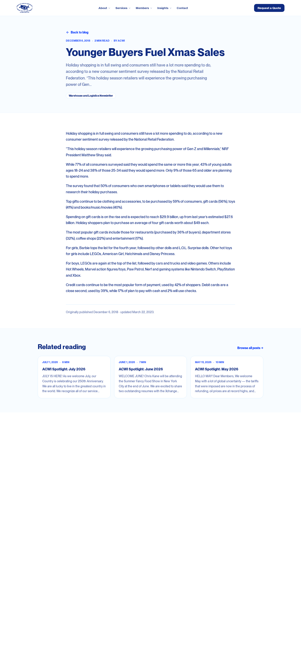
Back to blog (79, 32)
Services (121, 8)
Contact (182, 8)
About (102, 8)
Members (142, 8)
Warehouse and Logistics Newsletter (91, 95)
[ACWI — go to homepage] (25, 8)
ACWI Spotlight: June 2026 (141, 369)
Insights (162, 8)
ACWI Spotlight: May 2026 (216, 369)
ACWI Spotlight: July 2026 (63, 369)
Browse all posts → (250, 348)
